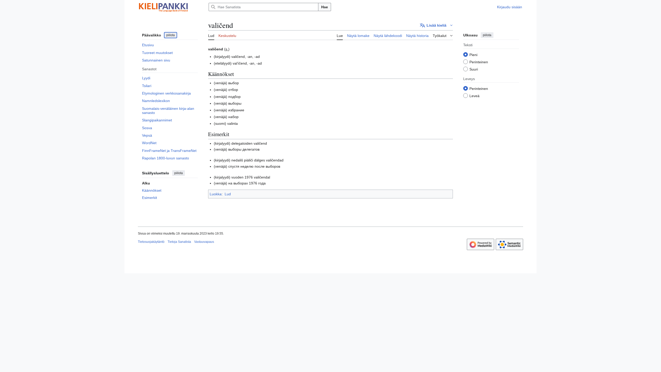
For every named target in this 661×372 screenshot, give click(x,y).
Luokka (216, 194)
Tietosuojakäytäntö (151, 242)
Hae (324, 7)
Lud (228, 194)
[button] (436, 25)
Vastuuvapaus (204, 242)
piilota (170, 35)
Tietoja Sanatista (179, 242)
